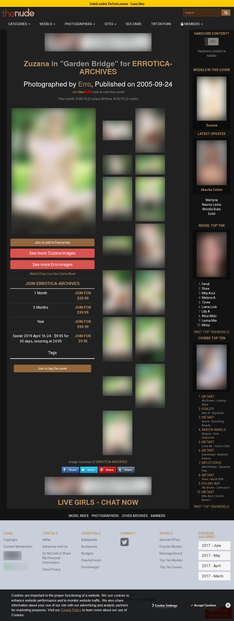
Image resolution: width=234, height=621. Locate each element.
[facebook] (70, 469)
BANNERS (158, 516)
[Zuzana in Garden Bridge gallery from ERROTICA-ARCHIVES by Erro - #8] (150, 245)
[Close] (228, 605)
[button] (191, 24)
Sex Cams (133, 24)
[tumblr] (126, 469)
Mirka (206, 325)
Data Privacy (52, 569)
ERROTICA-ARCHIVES (111, 462)
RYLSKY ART (211, 483)
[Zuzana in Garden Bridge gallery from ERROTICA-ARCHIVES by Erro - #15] (117, 432)
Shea (205, 288)
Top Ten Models (171, 560)
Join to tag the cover (52, 368)
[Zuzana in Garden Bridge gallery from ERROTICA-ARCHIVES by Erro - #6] (150, 199)
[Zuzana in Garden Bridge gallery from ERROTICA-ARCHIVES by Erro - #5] (117, 199)
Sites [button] (109, 24)
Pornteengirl (90, 567)
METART (208, 396)
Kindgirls (87, 553)
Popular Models (171, 546)
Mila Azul (208, 293)
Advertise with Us (55, 546)
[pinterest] (107, 469)
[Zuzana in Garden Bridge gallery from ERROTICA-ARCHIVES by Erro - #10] (150, 292)
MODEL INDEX (79, 516)
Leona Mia (209, 320)
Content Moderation (17, 546)
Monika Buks (211, 209)
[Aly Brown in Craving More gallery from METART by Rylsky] (211, 367)
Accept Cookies (205, 605)
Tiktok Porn (161, 24)
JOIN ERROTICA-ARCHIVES (52, 283)
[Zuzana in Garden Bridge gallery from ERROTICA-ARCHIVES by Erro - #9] (117, 292)
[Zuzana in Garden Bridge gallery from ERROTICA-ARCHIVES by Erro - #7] (117, 245)
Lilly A (206, 311)
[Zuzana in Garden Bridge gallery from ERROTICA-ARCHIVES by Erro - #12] (150, 339)
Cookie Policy (71, 610)
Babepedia (89, 540)
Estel (211, 214)
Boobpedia (89, 546)
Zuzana (36, 63)
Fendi (206, 284)
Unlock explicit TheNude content (109, 3)
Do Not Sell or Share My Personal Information (57, 558)
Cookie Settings (166, 605)
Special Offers (170, 540)
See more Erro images (52, 264)
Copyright (10, 540)
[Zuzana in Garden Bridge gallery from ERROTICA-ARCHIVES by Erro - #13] (117, 386)
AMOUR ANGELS (214, 430)
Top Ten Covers (171, 567)
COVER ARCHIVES (135, 516)
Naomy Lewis (211, 204)
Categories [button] (18, 24)
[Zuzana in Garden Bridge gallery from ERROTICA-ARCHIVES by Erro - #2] (150, 130)
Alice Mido (209, 316)
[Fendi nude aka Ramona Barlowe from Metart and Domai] (211, 254)
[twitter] (89, 469)
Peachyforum (91, 560)
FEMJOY (208, 409)
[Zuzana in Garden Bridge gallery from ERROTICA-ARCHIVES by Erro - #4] (150, 164)
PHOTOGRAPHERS (105, 516)
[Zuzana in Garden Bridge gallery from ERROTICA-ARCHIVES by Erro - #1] (117, 130)
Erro (84, 84)
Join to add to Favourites (52, 242)
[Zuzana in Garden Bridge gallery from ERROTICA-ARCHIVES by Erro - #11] (117, 339)
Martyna (212, 200)
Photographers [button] (79, 24)
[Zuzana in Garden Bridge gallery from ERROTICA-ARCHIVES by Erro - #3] (117, 164)
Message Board (171, 553)
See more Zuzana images (52, 253)
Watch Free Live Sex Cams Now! (52, 274)
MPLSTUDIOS (211, 463)
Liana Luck (209, 307)
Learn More (137, 3)
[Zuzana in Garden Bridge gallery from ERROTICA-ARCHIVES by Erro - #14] (150, 386)
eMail (46, 540)
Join (75, 92)
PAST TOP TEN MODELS (211, 332)
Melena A (208, 298)
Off (212, 41)
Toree (206, 302)
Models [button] (46, 24)
